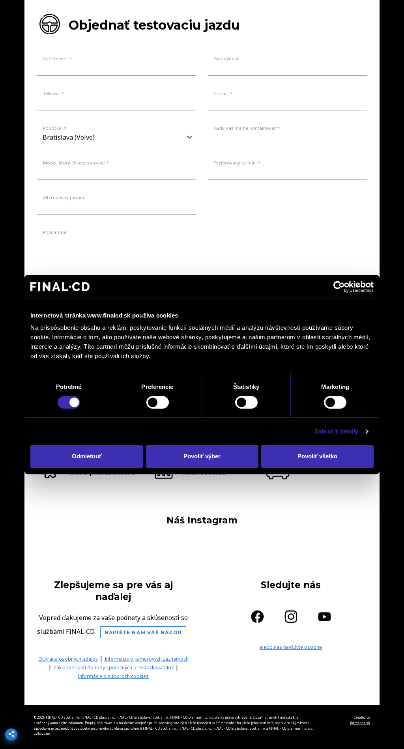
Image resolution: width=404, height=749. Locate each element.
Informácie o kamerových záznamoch (147, 659)
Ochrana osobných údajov (68, 659)
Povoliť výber (202, 456)
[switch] (157, 402)
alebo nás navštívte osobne (291, 647)
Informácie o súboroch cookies (113, 676)
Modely (195, 14)
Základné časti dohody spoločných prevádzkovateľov (113, 667)
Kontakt (354, 14)
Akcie (316, 14)
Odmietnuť (87, 456)
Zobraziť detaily (336, 431)
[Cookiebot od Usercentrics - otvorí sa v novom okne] (339, 287)
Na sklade (240, 14)
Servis (283, 14)
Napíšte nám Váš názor (143, 632)
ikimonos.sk (360, 723)
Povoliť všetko (317, 456)
